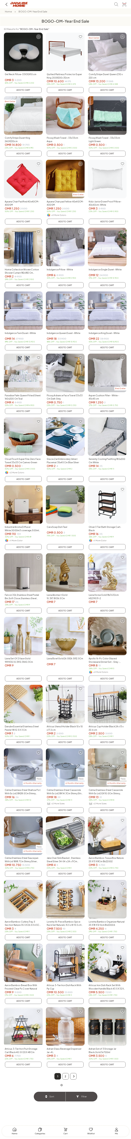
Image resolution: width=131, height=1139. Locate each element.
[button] (73, 1076)
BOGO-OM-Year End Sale (33, 11)
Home (8, 11)
